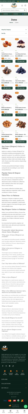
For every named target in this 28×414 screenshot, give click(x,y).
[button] (2, 5)
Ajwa (18, 157)
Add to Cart (7, 61)
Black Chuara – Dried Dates (20, 134)
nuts (10, 225)
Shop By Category (6, 29)
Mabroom (22, 157)
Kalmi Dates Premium (20, 107)
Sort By (3, 33)
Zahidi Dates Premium (7, 54)
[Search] (24, 10)
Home (11, 22)
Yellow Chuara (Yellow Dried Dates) (7, 134)
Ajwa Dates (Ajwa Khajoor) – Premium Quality (20, 81)
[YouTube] (9, 366)
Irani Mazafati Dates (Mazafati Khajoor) (20, 54)
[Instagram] (6, 366)
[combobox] (12, 10)
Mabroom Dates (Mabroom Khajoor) (7, 107)
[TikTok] (13, 366)
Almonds (5, 14)
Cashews (15, 14)
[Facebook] (2, 366)
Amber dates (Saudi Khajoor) (7, 81)
